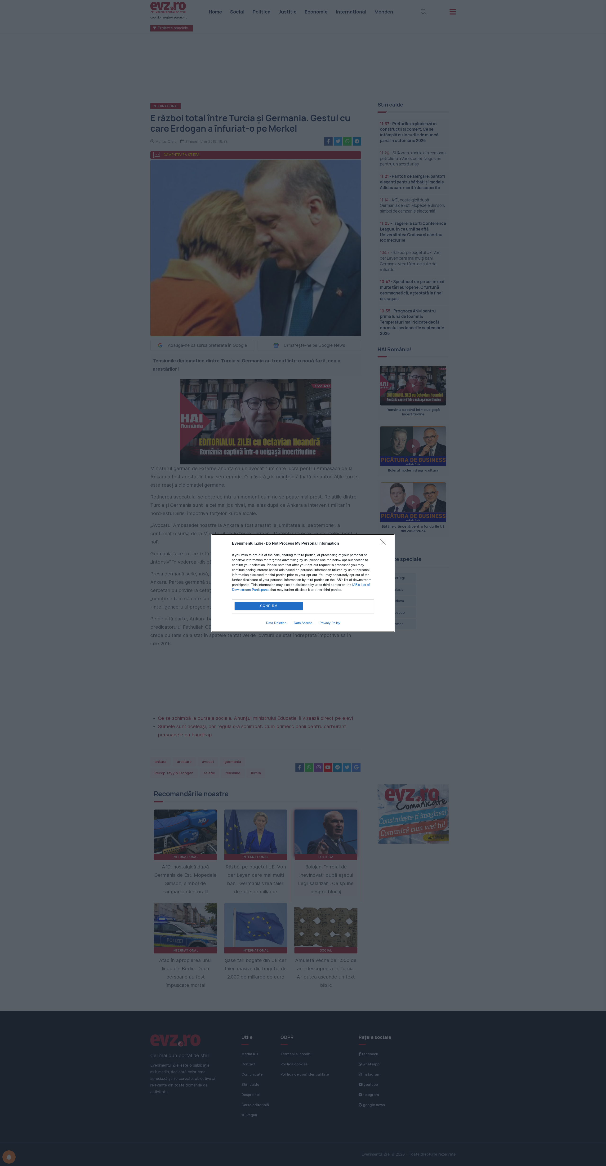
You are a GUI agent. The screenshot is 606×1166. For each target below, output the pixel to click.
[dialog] (303, 583)
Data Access (303, 623)
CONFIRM (269, 606)
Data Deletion (276, 623)
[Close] (384, 543)
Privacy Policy (330, 623)
